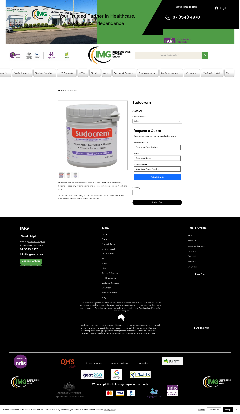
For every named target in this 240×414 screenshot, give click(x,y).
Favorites (192, 261)
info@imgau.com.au (31, 254)
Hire (104, 268)
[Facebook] (30, 262)
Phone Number (141, 164)
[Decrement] (134, 192)
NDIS (104, 258)
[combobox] (157, 121)
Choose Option (139, 116)
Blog (104, 297)
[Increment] (143, 192)
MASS (104, 263)
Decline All (214, 409)
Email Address (140, 143)
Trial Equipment (109, 278)
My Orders (106, 287)
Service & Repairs (110, 273)
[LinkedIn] (37, 262)
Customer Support (36, 241)
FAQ (190, 235)
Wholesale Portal (109, 292)
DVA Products (108, 253)
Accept (228, 409)
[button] (22, 73)
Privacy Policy (110, 409)
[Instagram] (24, 262)
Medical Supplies (109, 248)
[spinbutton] (138, 192)
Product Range (108, 244)
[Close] (236, 409)
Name (136, 153)
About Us (106, 239)
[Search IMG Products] (205, 55)
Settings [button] (201, 409)
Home (61, 90)
